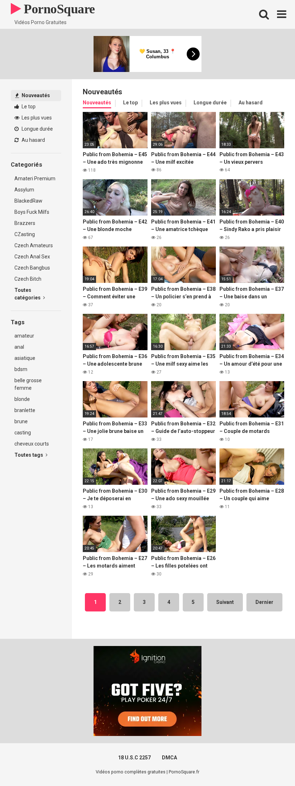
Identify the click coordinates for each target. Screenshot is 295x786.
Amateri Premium (34, 178)
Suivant (225, 602)
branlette (24, 410)
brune (21, 421)
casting (22, 432)
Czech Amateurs (33, 245)
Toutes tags (29, 455)
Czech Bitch (27, 279)
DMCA (169, 757)
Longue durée (37, 129)
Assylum (24, 190)
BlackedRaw (28, 201)
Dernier (264, 602)
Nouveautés (35, 95)
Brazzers (24, 223)
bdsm (20, 369)
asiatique (24, 358)
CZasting (24, 234)
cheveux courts (31, 444)
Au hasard (33, 140)
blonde (22, 399)
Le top (28, 106)
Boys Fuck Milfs (31, 212)
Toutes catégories (28, 294)
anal (19, 347)
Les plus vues (36, 118)
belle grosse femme (28, 384)
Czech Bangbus (32, 268)
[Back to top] (271, 764)
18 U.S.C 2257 (134, 757)
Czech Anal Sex (32, 256)
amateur (24, 336)
